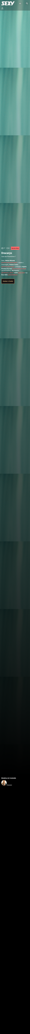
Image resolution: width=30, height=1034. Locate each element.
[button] (20, 3)
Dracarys (9, 785)
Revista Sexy (15, 248)
